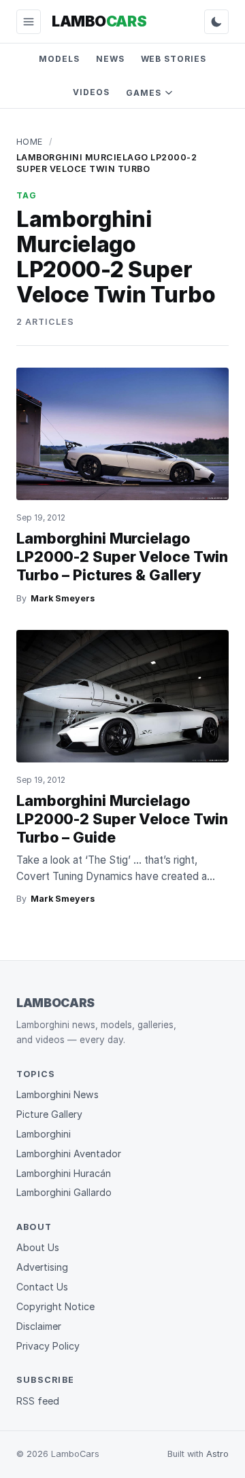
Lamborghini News (57, 1094)
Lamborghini (43, 1134)
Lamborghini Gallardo (64, 1192)
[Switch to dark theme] (216, 22)
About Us (37, 1247)
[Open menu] (28, 22)
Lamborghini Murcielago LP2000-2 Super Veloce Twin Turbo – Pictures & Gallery (122, 556)
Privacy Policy (48, 1346)
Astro (217, 1454)
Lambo (99, 21)
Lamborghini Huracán (63, 1173)
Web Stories (174, 59)
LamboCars (55, 1003)
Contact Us (42, 1286)
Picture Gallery (49, 1114)
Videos (91, 93)
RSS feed (37, 1401)
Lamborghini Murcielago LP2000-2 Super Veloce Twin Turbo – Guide (122, 819)
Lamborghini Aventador (68, 1153)
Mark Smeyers (63, 598)
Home (29, 142)
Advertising (42, 1267)
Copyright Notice (55, 1306)
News (110, 59)
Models (59, 59)
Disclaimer (38, 1326)
